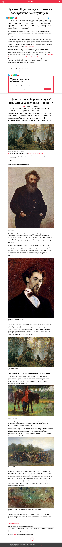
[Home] (3, 1)
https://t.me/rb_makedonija (35, 153)
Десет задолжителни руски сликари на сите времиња (23, 531)
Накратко (22, 71)
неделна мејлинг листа (28, 160)
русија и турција (13, 71)
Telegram (51, 18)
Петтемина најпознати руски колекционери (20, 526)
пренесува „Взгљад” (29, 46)
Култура (25, 106)
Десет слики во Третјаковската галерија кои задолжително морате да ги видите (30, 528)
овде (15, 534)
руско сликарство (14, 520)
